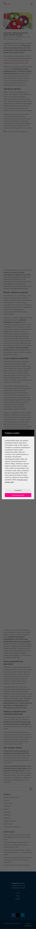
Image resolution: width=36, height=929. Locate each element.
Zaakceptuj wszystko (18, 495)
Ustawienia (18, 490)
